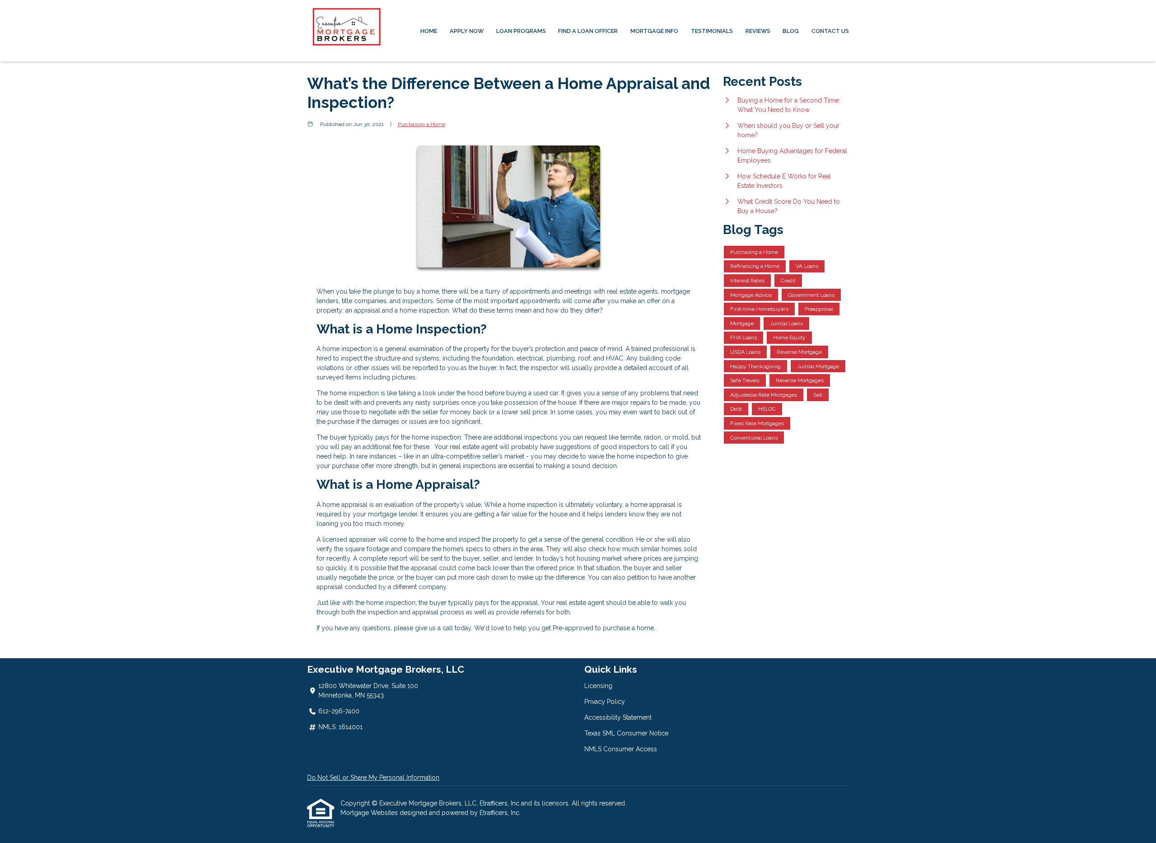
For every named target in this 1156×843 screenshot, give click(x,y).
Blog (791, 31)
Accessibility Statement (618, 717)
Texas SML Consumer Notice (626, 733)
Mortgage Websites (370, 812)
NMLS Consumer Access (620, 749)
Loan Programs (521, 31)
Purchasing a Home (421, 124)
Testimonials (712, 31)
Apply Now (467, 31)
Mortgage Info (654, 31)
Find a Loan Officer (588, 31)
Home (428, 31)
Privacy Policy (604, 701)
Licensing (598, 685)
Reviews (758, 31)
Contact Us (830, 31)
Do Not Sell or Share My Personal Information (373, 777)
